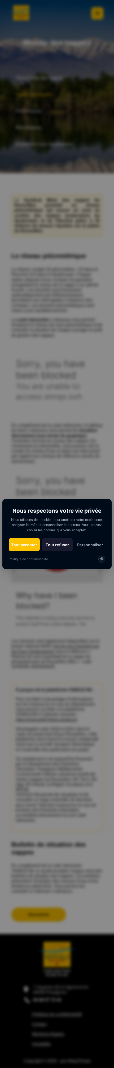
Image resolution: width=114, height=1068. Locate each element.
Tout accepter (24, 545)
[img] (101, 559)
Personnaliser (90, 545)
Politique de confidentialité (28, 559)
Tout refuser (57, 545)
